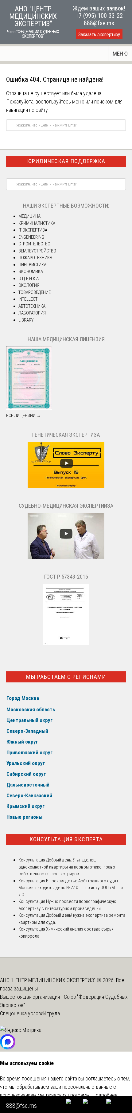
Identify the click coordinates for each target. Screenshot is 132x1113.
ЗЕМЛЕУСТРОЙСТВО (37, 251)
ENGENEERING (31, 237)
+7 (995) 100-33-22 (99, 15)
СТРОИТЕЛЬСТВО (34, 244)
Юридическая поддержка (66, 161)
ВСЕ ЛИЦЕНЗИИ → (23, 415)
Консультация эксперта (66, 839)
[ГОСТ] (66, 643)
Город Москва (22, 698)
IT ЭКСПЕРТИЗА (32, 230)
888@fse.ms (99, 23)
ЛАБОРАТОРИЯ (32, 313)
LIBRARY (25, 320)
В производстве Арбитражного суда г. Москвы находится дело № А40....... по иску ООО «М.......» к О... (70, 887)
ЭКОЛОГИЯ (28, 285)
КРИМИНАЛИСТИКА (36, 223)
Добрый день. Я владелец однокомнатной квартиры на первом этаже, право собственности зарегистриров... (66, 867)
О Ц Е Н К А (28, 278)
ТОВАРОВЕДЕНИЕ (34, 292)
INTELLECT (27, 299)
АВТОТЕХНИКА (31, 306)
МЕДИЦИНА (29, 216)
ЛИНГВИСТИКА (32, 265)
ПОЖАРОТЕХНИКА (35, 257)
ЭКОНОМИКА (30, 271)
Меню (120, 53)
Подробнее (105, 1095)
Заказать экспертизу (99, 34)
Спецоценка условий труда (30, 1013)
